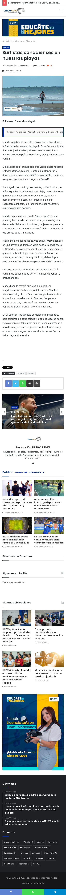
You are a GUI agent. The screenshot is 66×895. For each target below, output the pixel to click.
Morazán (27, 858)
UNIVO (36, 864)
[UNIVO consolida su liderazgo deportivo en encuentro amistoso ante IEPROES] (49, 488)
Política (50, 858)
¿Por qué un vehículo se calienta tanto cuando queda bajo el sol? (48, 673)
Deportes (32, 41)
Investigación (10, 853)
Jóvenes (31, 373)
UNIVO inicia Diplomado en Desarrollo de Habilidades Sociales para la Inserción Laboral (16, 676)
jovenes (24, 853)
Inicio (7, 41)
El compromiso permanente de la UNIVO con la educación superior (49, 634)
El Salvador (25, 847)
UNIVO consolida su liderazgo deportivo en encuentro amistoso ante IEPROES (47, 504)
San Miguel (9, 864)
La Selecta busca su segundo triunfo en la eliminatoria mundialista (49, 539)
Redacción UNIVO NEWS (18, 65)
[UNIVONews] (13, 11)
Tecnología (24, 864)
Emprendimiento (42, 847)
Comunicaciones (11, 842)
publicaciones (18, 41)
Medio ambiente (11, 858)
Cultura (40, 842)
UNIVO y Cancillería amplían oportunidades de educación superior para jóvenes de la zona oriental (16, 635)
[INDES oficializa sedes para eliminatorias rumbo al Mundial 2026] (17, 525)
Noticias (39, 858)
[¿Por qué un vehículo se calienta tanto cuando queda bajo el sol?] (49, 659)
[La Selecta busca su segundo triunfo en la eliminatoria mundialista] (49, 525)
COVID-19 (28, 842)
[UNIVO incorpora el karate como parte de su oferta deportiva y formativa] (17, 488)
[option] (33, 411)
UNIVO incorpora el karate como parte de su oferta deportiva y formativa (17, 504)
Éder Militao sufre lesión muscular (26, 419)
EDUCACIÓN (10, 847)
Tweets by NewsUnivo (13, 582)
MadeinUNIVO (50, 853)
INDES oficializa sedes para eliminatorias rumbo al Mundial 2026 (15, 539)
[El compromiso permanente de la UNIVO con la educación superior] (49, 618)
